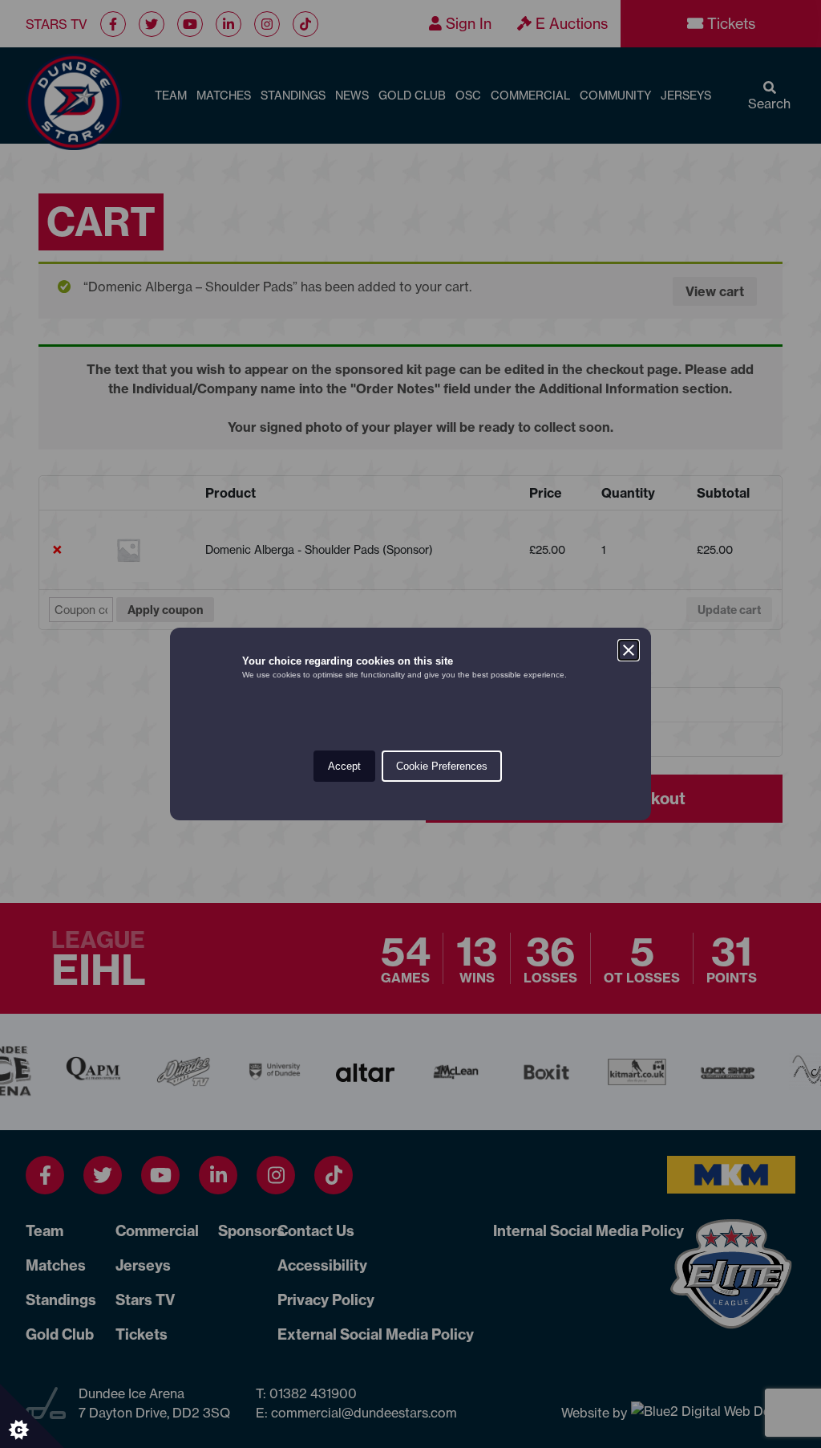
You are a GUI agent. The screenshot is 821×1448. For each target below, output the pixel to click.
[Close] (628, 650)
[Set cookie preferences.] (32, 1416)
